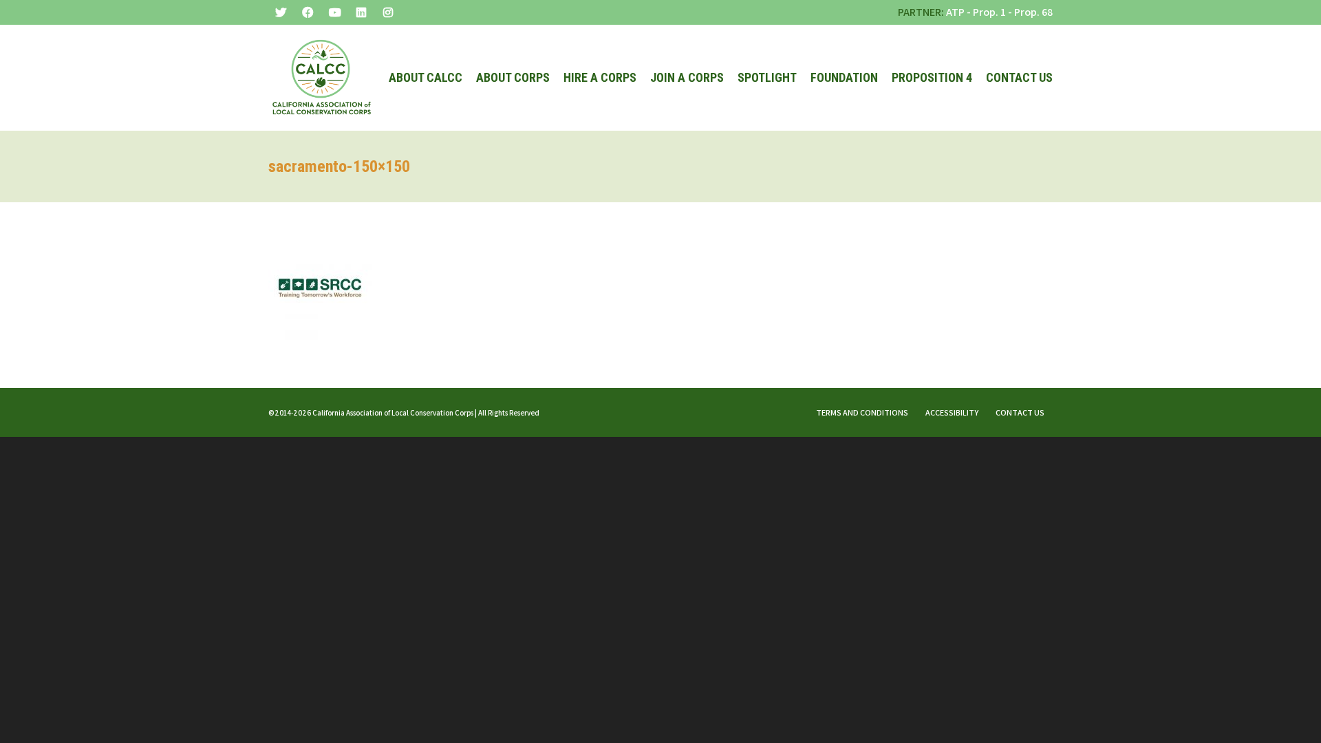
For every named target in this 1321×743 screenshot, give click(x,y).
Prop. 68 (1033, 12)
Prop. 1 (989, 12)
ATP (955, 12)
